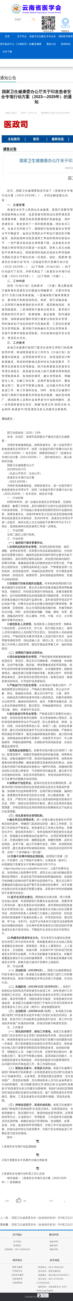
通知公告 (51, 44)
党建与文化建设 (37, 36)
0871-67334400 (55, 1279)
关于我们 (17, 1241)
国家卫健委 (17, 1267)
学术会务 (51, 36)
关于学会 (22, 36)
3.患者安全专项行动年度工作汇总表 (23, 1173)
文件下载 (7, 51)
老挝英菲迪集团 (55, 1299)
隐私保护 (54, 1245)
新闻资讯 (65, 44)
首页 (7, 36)
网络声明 (54, 1249)
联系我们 (17, 1245)
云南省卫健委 (17, 1275)
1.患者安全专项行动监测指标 (19, 1146)
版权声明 (54, 1241)
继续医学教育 (66, 36)
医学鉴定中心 (7, 44)
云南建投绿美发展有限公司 (33, 1299)
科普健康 (36, 44)
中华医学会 (17, 1271)
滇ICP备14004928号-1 (58, 1275)
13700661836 (43, 1283)
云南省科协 (17, 1279)
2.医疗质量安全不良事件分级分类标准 (24, 1160)
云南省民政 (17, 1282)
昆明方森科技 (54, 1271)
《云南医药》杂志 (24, 44)
